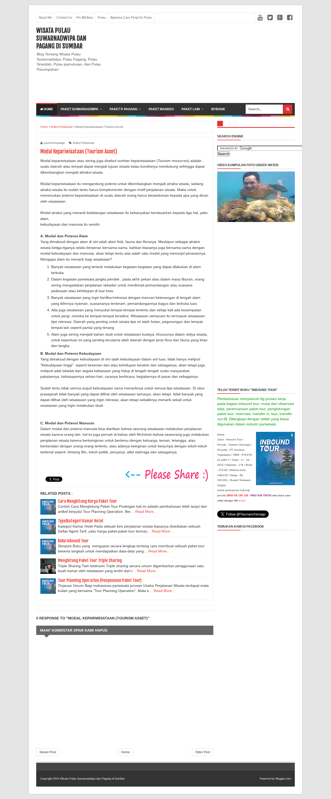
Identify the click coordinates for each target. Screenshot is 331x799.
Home (48, 109)
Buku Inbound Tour (73, 540)
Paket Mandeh (161, 109)
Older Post (202, 752)
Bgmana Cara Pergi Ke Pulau (131, 17)
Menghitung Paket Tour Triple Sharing (90, 560)
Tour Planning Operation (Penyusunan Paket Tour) (99, 580)
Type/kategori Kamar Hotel (80, 520)
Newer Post (48, 752)
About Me (45, 17)
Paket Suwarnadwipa (79, 109)
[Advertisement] (201, 63)
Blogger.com (283, 778)
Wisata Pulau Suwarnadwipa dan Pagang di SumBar (61, 38)
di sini (242, 500)
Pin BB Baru (84, 17)
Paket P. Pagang (123, 109)
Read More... (146, 511)
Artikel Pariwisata (83, 142)
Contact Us (64, 17)
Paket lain (191, 109)
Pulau (102, 17)
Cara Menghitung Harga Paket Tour (87, 501)
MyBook (218, 109)
